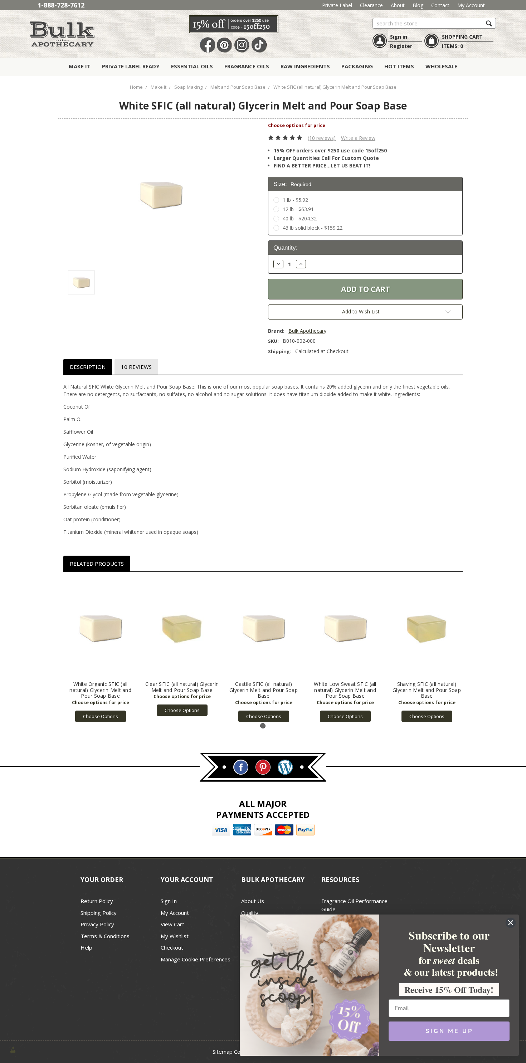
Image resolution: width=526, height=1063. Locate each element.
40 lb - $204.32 (300, 218)
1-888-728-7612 (61, 5)
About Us (252, 900)
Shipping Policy (99, 912)
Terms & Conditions (105, 936)
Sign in (398, 36)
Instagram (241, 45)
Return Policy (97, 900)
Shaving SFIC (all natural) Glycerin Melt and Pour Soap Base (427, 690)
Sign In (169, 900)
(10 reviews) (322, 138)
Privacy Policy (97, 924)
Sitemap (223, 1051)
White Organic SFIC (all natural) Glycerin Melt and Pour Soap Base (100, 690)
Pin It (224, 45)
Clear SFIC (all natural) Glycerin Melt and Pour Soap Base (182, 687)
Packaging (357, 66)
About (398, 5)
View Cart (172, 924)
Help (86, 947)
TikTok (259, 45)
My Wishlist (175, 936)
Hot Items (399, 66)
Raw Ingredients (305, 66)
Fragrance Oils (246, 66)
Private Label (337, 5)
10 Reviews (136, 366)
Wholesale (441, 66)
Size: (292, 184)
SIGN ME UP (449, 1031)
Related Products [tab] (97, 563)
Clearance (371, 5)
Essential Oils (192, 66)
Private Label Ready (131, 66)
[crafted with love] (13, 1049)
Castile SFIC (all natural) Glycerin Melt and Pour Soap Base (263, 690)
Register (401, 46)
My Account (471, 5)
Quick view (100, 628)
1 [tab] (263, 725)
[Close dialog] (510, 922)
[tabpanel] (100, 651)
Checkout (172, 947)
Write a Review (358, 138)
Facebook (207, 45)
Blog (418, 5)
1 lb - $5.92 (295, 199)
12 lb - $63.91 (298, 209)
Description (88, 366)
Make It (80, 66)
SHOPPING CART (462, 36)
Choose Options (100, 716)
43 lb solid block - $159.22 (312, 227)
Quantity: (285, 247)
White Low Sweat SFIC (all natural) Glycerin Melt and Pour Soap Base (345, 690)
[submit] (489, 23)
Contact (440, 5)
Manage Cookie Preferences (195, 959)
